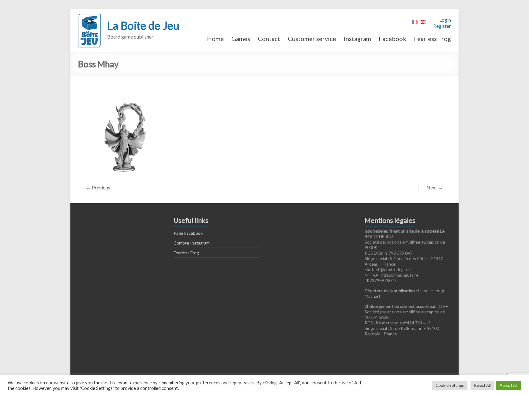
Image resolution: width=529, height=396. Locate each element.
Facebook (392, 38)
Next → (434, 187)
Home (215, 38)
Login (445, 20)
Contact (269, 38)
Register (442, 26)
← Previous (98, 187)
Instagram (357, 38)
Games (240, 38)
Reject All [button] (482, 385)
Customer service (312, 38)
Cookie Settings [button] (450, 385)
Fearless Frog (432, 38)
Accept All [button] (509, 385)
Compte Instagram (192, 242)
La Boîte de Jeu (143, 25)
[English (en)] (423, 21)
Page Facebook (188, 233)
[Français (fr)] (415, 21)
